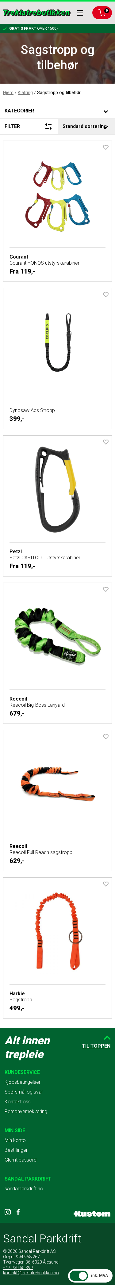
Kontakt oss (18, 1102)
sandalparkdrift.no (24, 1189)
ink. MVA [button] (99, 1275)
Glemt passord (20, 1160)
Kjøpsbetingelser (22, 1082)
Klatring (25, 92)
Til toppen (96, 1046)
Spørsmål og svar (24, 1092)
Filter (12, 126)
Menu (80, 13)
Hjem (8, 92)
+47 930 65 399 (18, 1267)
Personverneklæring (26, 1111)
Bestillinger (16, 1150)
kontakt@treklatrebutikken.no (31, 1272)
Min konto (15, 1140)
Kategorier (19, 111)
